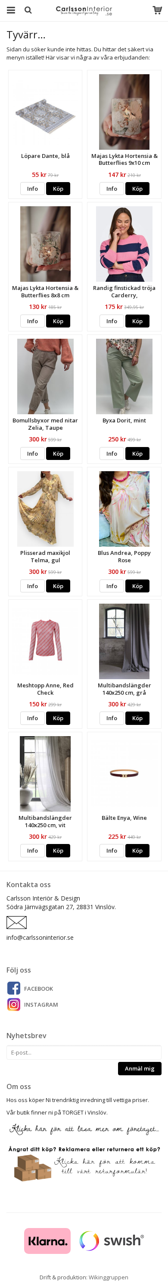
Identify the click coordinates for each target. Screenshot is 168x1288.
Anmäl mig (140, 1068)
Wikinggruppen (108, 1277)
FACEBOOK (38, 988)
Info (32, 188)
